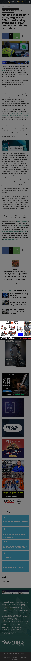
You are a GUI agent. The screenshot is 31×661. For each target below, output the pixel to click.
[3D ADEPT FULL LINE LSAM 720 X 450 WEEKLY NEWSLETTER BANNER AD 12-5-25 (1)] (15, 339)
